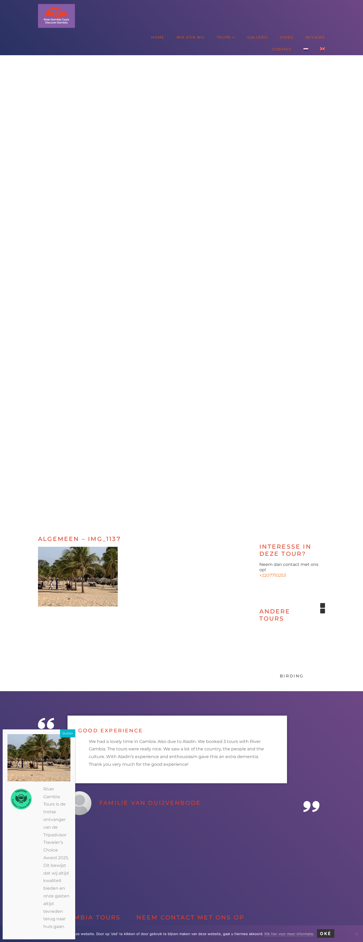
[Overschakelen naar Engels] (322, 49)
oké (326, 933)
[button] (27, 290)
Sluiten (67, 733)
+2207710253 (272, 575)
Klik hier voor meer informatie (288, 934)
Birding (292, 675)
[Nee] (356, 933)
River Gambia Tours (44, 5)
